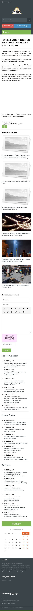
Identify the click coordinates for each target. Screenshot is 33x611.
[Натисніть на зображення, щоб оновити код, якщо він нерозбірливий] (9, 338)
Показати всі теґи (6, 580)
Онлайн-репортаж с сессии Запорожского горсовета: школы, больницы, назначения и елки (14, 490)
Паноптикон (19, 607)
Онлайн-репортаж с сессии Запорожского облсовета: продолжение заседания (12, 498)
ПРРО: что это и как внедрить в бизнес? (16, 443)
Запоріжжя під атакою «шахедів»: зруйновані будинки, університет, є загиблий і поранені (14, 382)
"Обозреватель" (16, 59)
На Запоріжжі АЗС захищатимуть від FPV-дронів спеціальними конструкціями (15, 374)
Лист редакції (8, 2)
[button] (4, 308)
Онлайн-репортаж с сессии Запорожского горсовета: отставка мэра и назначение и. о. (14, 507)
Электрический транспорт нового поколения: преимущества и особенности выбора (14, 450)
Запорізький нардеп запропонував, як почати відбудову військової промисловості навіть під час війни (15, 474)
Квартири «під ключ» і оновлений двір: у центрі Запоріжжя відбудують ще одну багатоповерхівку (15, 365)
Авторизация (23, 26)
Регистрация (8, 26)
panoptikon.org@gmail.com (11, 600)
